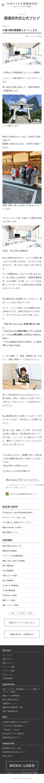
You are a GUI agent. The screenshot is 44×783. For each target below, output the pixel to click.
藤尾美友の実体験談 (9, 551)
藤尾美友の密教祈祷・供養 (12, 707)
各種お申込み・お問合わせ (22, 634)
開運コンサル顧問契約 (11, 696)
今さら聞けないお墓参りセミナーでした (16, 522)
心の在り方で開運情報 (10, 585)
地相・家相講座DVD (10, 711)
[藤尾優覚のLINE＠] (22, 770)
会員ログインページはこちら (22, 623)
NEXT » (31, 613)
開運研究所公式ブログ (11, 737)
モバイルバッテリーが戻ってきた (14, 517)
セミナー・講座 (8, 671)
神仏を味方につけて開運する (13, 734)
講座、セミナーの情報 (34, 36)
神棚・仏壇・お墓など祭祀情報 (13, 561)
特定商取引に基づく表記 (11, 748)
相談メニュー (7, 663)
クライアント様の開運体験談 (12, 556)
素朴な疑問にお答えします (12, 546)
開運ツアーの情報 (8, 600)
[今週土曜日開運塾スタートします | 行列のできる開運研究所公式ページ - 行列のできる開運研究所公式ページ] (22, 4)
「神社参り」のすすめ (11, 730)
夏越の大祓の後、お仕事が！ (12, 527)
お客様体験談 (7, 678)
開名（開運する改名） (11, 700)
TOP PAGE (22, 613)
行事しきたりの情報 (9, 575)
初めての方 (6, 659)
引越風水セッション (10, 703)
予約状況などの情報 (9, 595)
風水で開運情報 (8, 580)
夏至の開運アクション (10, 532)
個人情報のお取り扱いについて (14, 752)
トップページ (7, 655)
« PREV (12, 613)
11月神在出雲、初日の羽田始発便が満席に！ (18, 512)
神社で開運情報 (8, 566)
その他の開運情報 (8, 590)
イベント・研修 (8, 667)
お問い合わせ (7, 756)
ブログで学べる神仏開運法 (12, 726)
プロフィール (7, 675)
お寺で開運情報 (8, 571)
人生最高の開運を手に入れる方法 (15, 722)
